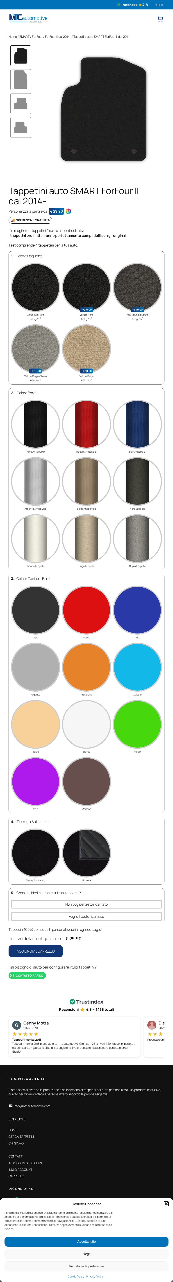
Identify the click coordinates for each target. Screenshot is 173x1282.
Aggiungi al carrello (36, 951)
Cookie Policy (76, 1276)
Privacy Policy (94, 1276)
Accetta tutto (86, 1241)
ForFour (37, 36)
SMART (24, 36)
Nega (87, 1254)
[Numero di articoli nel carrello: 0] (159, 18)
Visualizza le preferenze (86, 1266)
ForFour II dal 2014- (58, 36)
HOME (13, 1130)
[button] (166, 1204)
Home (13, 36)
